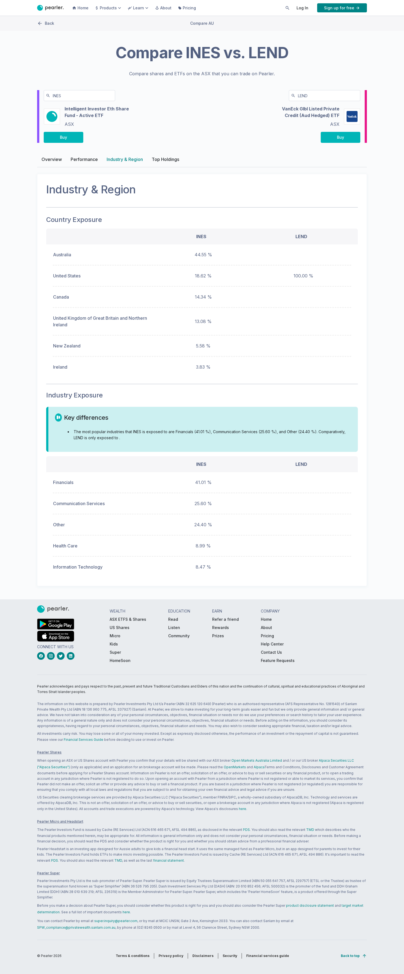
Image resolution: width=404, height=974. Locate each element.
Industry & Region (125, 159)
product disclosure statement (310, 905)
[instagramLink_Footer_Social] (52, 656)
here (242, 809)
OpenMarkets (235, 767)
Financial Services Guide (83, 740)
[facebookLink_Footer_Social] (42, 656)
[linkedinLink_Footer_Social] (72, 656)
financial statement (168, 860)
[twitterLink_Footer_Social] (62, 656)
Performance (84, 159)
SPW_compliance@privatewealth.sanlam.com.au (76, 927)
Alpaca (259, 767)
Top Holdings (165, 159)
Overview (51, 159)
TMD (310, 830)
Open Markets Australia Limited (256, 760)
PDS (246, 830)
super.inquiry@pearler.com (115, 921)
